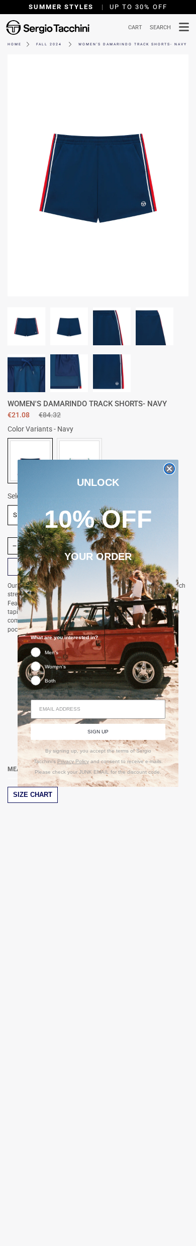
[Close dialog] (169, 469)
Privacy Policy (73, 761)
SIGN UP (98, 731)
